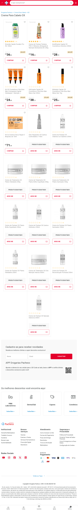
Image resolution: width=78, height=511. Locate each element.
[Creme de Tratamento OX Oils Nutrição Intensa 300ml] (39, 257)
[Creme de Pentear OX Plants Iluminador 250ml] (62, 212)
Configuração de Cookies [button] (67, 445)
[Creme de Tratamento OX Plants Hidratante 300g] (15, 166)
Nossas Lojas (5, 440)
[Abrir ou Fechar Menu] (2, 3)
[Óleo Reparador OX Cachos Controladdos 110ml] (39, 121)
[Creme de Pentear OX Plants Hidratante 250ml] (15, 257)
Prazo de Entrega (45, 438)
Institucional (6, 429)
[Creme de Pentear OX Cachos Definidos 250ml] (39, 212)
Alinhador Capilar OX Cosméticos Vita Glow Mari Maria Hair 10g (61, 91)
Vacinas (23, 435)
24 (8, 99)
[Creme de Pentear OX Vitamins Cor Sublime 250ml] (62, 121)
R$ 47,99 (55, 52)
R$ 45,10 (7, 52)
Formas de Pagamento (47, 435)
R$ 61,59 (31, 97)
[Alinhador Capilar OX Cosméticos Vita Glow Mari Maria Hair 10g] (62, 76)
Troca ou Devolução (46, 442)
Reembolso (43, 440)
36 (8, 54)
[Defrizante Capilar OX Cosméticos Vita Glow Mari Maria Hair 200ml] (39, 76)
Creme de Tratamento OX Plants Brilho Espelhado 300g (38, 181)
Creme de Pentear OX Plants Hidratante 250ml (14, 271)
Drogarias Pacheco (6, 12)
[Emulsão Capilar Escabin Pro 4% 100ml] (15, 31)
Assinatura (24, 445)
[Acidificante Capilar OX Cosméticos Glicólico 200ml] (62, 31)
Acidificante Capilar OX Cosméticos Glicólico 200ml (61, 45)
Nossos (24, 430)
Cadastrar (61, 356)
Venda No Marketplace (8, 433)
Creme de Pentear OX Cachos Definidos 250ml (39, 226)
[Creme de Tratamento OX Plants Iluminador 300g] (62, 166)
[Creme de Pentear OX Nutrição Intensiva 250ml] (39, 302)
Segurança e (65, 430)
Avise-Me (33, 151)
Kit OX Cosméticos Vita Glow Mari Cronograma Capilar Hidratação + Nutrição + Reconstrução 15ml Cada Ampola (14, 91)
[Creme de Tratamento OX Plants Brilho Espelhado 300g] (39, 166)
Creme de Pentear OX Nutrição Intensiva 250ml (39, 317)
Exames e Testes (26, 437)
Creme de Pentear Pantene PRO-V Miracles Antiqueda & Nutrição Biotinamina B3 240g (38, 46)
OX (28, 12)
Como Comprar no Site (47, 433)
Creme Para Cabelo (20, 12)
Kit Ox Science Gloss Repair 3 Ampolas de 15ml (15, 135)
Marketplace (44, 445)
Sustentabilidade (6, 442)
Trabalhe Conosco (6, 435)
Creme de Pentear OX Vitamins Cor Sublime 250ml (61, 135)
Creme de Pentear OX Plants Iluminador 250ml (61, 226)
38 (32, 99)
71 (8, 145)
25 (55, 99)
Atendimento (45, 429)
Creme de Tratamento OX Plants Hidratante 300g (13, 181)
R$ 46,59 (7, 97)
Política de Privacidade (66, 435)
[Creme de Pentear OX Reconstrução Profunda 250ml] (62, 257)
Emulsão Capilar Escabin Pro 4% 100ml (14, 45)
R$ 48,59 (55, 97)
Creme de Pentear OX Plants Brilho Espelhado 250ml (14, 226)
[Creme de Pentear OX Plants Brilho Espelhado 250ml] (15, 212)
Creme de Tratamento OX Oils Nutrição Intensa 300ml (38, 271)
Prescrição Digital (26, 442)
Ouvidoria (4, 438)
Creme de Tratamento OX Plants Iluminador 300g (60, 181)
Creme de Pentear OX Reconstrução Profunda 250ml (62, 271)
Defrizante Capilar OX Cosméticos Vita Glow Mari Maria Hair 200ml (38, 91)
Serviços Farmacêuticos (28, 440)
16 (32, 54)
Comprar (10, 60)
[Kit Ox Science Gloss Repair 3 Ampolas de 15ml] (15, 121)
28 (55, 54)
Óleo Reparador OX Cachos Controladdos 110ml (38, 135)
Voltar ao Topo (38, 476)
